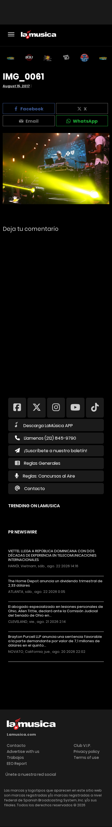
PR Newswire (22, 532)
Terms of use (86, 757)
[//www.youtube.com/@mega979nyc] (75, 407)
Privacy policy (86, 751)
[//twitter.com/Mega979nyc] (36, 407)
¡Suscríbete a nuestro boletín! (55, 451)
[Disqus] (56, 311)
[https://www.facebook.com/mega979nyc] (17, 407)
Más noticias (26, 664)
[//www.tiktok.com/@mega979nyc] (95, 407)
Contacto (34, 488)
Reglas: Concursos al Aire (49, 476)
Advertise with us (23, 751)
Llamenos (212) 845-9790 (50, 438)
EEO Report (17, 763)
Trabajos (15, 757)
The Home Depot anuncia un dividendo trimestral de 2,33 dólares (55, 583)
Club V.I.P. (82, 745)
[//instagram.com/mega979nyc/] (56, 407)
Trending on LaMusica (34, 506)
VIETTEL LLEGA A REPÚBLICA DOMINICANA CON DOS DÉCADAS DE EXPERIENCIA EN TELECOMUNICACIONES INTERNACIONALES (52, 555)
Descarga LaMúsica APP (48, 425)
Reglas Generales (42, 463)
